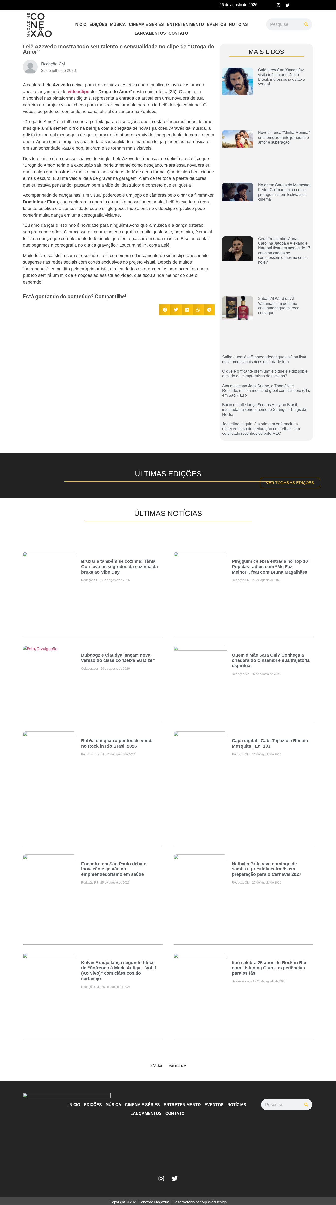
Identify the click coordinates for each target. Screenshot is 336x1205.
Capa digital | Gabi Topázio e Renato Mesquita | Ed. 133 (270, 743)
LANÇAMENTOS (150, 33)
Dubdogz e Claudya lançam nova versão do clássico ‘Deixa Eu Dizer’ (118, 658)
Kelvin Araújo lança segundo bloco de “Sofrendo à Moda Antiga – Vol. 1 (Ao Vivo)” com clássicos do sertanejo (119, 970)
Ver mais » (177, 1065)
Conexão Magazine (154, 1202)
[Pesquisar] (306, 24)
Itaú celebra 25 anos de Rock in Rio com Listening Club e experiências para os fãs (269, 968)
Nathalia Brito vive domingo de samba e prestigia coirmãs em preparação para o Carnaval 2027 (266, 869)
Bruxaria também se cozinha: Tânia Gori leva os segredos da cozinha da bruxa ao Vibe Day (119, 566)
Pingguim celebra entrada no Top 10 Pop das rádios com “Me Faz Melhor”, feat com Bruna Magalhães (270, 566)
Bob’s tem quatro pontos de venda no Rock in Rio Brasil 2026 (117, 743)
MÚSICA (118, 24)
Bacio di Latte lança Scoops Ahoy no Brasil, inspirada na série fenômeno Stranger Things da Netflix (264, 409)
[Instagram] (278, 5)
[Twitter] (287, 5)
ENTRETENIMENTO (185, 24)
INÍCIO (80, 24)
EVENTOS (216, 24)
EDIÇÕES (98, 24)
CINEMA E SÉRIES (146, 24)
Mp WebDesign (214, 1202)
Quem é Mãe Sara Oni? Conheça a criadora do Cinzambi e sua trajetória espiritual (271, 660)
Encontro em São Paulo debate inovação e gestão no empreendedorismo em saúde (113, 869)
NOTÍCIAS (238, 24)
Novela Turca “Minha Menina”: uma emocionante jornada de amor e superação (284, 137)
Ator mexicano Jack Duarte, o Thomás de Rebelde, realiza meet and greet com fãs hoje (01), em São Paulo (266, 390)
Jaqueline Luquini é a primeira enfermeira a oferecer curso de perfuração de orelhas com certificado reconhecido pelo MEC (261, 428)
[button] (164, 309)
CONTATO (178, 33)
